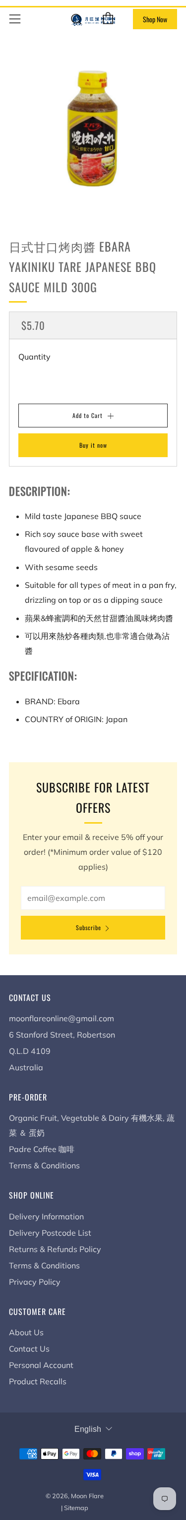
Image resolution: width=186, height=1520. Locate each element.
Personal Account (41, 1365)
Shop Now (155, 19)
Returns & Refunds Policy (55, 1249)
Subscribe (88, 927)
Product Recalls (37, 1381)
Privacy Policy (35, 1282)
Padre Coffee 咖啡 (41, 1149)
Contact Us (29, 1349)
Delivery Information (46, 1216)
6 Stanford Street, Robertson (62, 1035)
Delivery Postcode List (50, 1233)
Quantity (34, 357)
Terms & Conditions (44, 1165)
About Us (26, 1332)
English (87, 1429)
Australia (26, 1067)
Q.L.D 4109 (30, 1051)
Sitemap (76, 1508)
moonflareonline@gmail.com (61, 1018)
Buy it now (93, 445)
